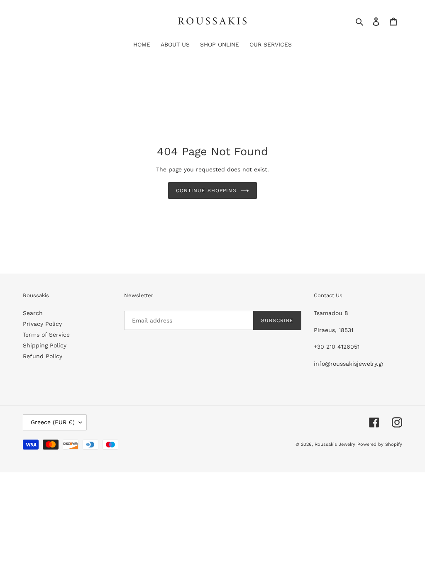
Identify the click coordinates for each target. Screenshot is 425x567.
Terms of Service (46, 334)
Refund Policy (42, 356)
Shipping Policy (44, 345)
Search (33, 313)
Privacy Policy (42, 323)
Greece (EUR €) (53, 422)
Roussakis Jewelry (335, 444)
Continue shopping (206, 190)
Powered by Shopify (379, 444)
